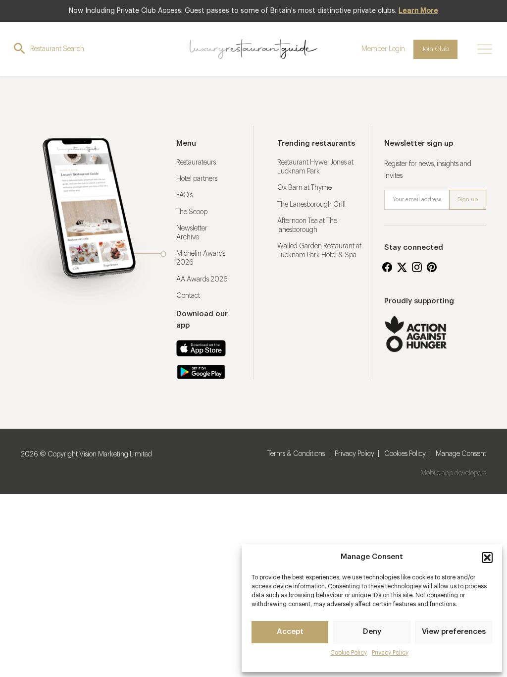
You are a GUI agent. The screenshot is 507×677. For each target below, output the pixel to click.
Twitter (402, 267)
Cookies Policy (405, 454)
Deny (372, 631)
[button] (487, 558)
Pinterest (431, 267)
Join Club (435, 49)
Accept (290, 631)
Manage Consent (461, 454)
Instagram (416, 267)
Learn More (418, 10)
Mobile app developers (453, 473)
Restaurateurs (196, 162)
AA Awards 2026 (202, 279)
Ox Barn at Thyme (304, 187)
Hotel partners (196, 178)
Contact (188, 295)
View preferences (454, 631)
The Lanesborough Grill (311, 204)
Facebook (387, 267)
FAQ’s (184, 195)
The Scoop (191, 212)
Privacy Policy (390, 653)
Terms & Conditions (296, 454)
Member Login (383, 49)
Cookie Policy (348, 653)
